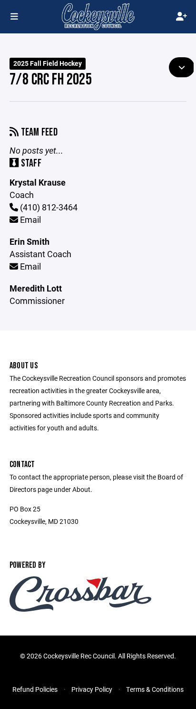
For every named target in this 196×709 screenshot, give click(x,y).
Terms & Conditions (155, 689)
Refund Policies (35, 689)
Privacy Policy (91, 689)
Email (29, 219)
